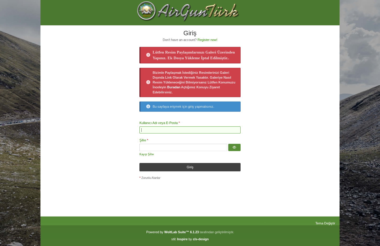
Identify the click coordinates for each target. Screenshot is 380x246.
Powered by (172, 232)
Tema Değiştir (325, 223)
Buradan (173, 87)
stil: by (190, 239)
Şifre (142, 140)
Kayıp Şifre (146, 154)
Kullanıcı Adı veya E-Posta (158, 123)
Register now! (207, 40)
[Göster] (234, 147)
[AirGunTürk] (190, 12)
